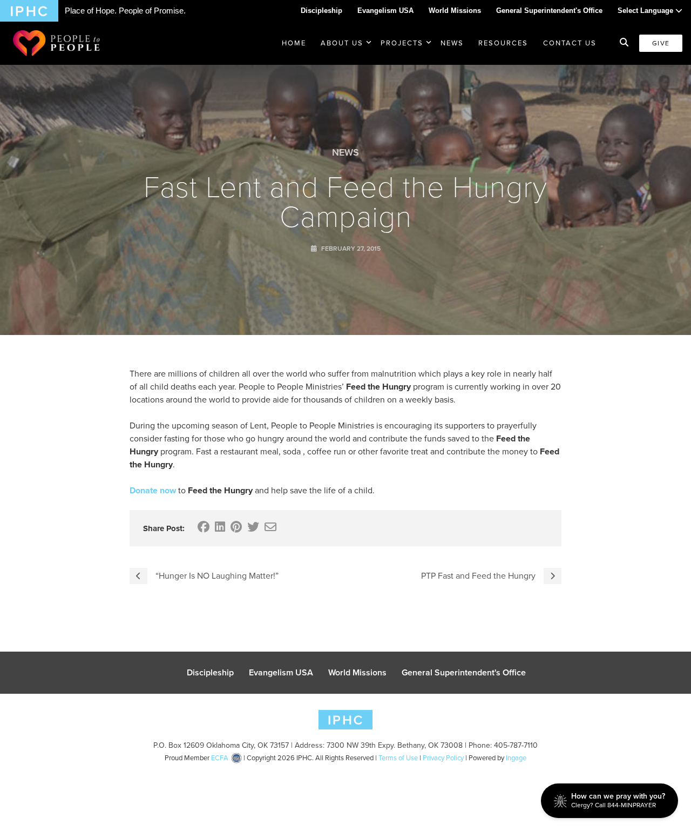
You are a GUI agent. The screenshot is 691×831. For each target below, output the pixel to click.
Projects (402, 43)
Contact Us (570, 43)
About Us (342, 43)
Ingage (516, 758)
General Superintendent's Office (549, 10)
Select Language (646, 10)
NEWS (452, 43)
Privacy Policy (443, 758)
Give (660, 43)
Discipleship (321, 10)
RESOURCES (503, 43)
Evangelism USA (385, 10)
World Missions (455, 10)
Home (294, 43)
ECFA (219, 758)
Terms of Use (398, 758)
